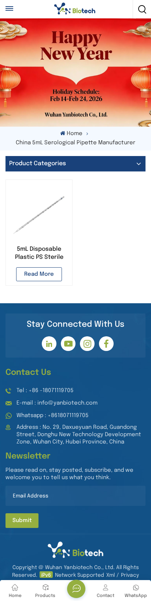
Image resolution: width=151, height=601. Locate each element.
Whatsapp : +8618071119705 (52, 416)
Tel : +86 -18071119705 (45, 391)
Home (74, 134)
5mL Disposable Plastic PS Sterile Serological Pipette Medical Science (39, 253)
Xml (110, 575)
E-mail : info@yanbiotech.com (56, 403)
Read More (39, 274)
